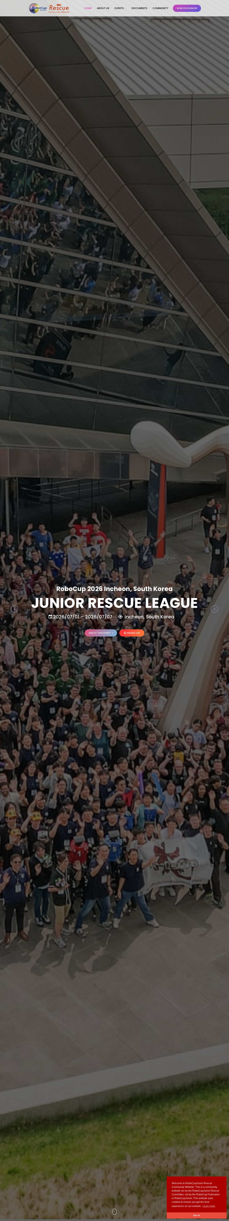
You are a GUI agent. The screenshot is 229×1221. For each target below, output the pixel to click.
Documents (139, 8)
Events (119, 8)
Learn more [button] (209, 1206)
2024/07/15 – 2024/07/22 (164, 616)
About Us (103, 8)
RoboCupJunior (187, 8)
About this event (184, 632)
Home (88, 8)
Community (160, 8)
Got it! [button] (196, 1215)
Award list (217, 632)
